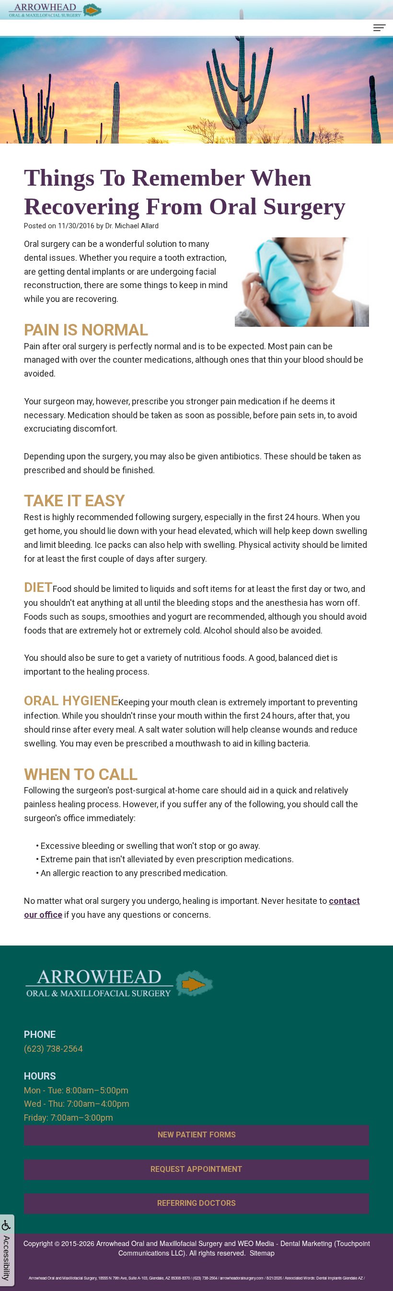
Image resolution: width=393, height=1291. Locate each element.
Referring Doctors (196, 1203)
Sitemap (262, 1253)
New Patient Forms (197, 1134)
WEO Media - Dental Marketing (285, 1243)
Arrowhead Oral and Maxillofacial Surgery (159, 1243)
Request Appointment (196, 1169)
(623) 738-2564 (53, 1049)
